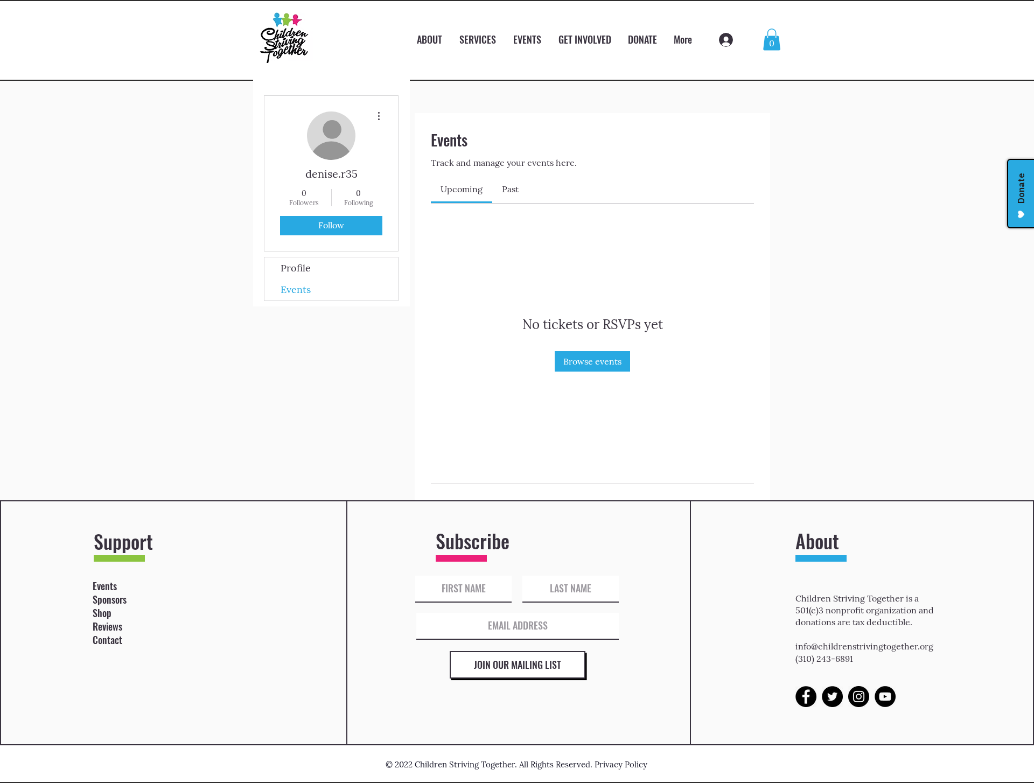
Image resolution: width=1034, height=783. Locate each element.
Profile (296, 268)
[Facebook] (805, 696)
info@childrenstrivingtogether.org (864, 646)
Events (296, 289)
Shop (102, 613)
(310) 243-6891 (824, 658)
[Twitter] (832, 696)
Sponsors (110, 599)
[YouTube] (885, 696)
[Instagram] (858, 696)
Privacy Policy (621, 764)
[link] (462, 189)
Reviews (107, 626)
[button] (772, 40)
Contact (107, 640)
